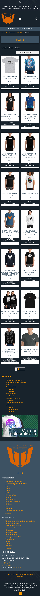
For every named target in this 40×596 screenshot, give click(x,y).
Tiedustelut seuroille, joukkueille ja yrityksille (20, 521)
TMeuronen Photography (14, 380)
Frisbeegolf (9, 400)
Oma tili (8, 541)
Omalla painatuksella (12, 523)
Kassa (7, 543)
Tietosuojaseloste (11, 534)
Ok (20, 593)
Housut (11, 391)
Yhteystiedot (9, 539)
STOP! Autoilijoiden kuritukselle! (16, 382)
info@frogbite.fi (7, 563)
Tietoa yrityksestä (11, 532)
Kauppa (8, 548)
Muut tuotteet (13, 409)
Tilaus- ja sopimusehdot (13, 537)
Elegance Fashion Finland (14, 402)
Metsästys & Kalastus (13, 398)
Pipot (11, 407)
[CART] (36, 18)
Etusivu (4, 32)
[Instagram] (22, 473)
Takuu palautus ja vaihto (13, 525)
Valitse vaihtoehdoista (10, 85)
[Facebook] (17, 473)
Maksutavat (9, 530)
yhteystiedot (17, 567)
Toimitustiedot (10, 528)
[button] (20, 2)
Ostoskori (8, 546)
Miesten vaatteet (16, 32)
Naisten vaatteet (11, 387)
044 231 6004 (6, 565)
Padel (7, 384)
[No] (37, 298)
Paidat (11, 389)
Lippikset (12, 411)
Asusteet (8, 405)
